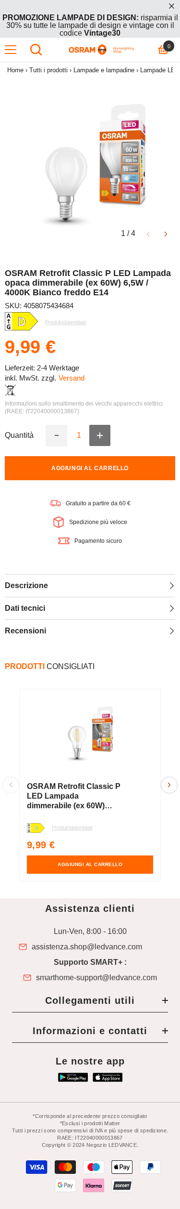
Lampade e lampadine (103, 70)
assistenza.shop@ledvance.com (87, 947)
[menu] (10, 49)
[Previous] (148, 233)
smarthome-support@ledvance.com (96, 978)
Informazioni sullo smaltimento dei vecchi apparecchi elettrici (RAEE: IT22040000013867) (84, 407)
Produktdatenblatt (72, 827)
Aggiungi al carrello (90, 468)
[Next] (165, 233)
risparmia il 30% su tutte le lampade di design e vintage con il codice (90, 25)
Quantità (19, 435)
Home (15, 70)
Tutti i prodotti (48, 70)
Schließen (171, 6)
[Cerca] (36, 49)
